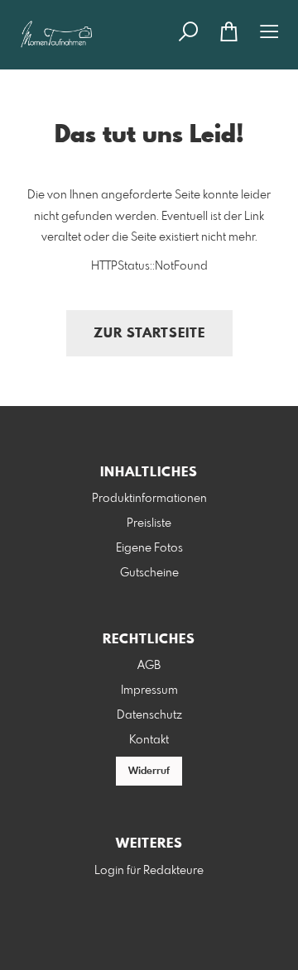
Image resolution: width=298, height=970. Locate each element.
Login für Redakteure (149, 871)
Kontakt (149, 740)
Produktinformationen (149, 498)
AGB (149, 665)
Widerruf (149, 771)
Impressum (149, 690)
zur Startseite (149, 334)
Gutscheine (149, 573)
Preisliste (149, 523)
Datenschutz (149, 715)
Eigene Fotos (149, 548)
